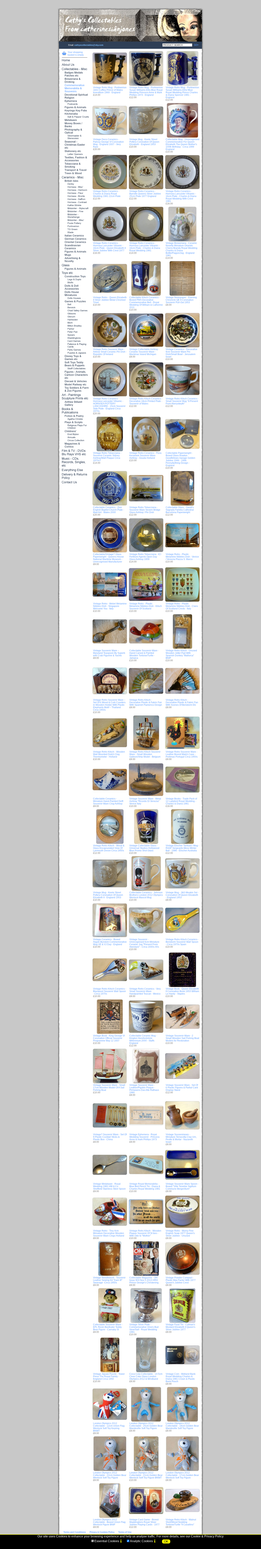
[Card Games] (75, 341)
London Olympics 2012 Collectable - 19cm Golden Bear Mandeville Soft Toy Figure (182, 1425)
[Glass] (75, 265)
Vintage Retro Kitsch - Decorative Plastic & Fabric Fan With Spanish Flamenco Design (145, 702)
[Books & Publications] (75, 411)
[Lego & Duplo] (75, 280)
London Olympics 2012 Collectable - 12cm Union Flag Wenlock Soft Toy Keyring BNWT (109, 1427)
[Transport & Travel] (75, 170)
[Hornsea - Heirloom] (75, 190)
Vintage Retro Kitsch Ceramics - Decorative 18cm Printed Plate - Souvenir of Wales (145, 401)
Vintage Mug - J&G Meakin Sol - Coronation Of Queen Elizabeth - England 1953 (182, 895)
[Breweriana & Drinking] (75, 80)
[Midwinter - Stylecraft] (75, 208)
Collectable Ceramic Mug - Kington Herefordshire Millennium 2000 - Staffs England (143, 1039)
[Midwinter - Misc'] (75, 220)
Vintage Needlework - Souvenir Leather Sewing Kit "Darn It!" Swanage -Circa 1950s (109, 1280)
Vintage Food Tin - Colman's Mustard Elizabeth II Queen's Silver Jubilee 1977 (180, 1327)
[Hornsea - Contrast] (75, 202)
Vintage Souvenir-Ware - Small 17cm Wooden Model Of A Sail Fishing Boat (109, 1087)
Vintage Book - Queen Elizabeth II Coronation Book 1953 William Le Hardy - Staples (182, 991)
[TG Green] (75, 229)
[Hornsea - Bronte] (75, 196)
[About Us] (75, 64)
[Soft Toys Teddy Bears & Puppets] (75, 364)
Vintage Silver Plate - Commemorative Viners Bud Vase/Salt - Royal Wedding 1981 (144, 1328)
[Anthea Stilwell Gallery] (75, 403)
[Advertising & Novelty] (75, 260)
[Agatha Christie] (75, 419)
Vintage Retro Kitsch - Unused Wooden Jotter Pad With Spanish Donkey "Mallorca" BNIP (181, 654)
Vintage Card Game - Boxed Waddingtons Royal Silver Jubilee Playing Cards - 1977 (144, 1522)
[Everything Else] (75, 470)
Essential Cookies (106, 1541)
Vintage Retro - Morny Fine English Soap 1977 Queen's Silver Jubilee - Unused (180, 1233)
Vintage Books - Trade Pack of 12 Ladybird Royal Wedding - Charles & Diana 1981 (181, 801)
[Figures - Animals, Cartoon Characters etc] (75, 375)
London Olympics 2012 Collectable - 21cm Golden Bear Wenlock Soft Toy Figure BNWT (146, 1475)
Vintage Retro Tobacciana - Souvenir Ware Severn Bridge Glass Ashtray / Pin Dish (144, 509)
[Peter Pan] (75, 332)
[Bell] (75, 305)
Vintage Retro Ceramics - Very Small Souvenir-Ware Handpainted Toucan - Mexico (145, 991)
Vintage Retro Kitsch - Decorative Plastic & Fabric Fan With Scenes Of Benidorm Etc (182, 702)
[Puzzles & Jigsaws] (75, 353)
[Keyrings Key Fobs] (75, 110)
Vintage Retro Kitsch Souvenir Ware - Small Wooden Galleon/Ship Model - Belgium (144, 754)
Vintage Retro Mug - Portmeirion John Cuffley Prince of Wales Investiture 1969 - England (109, 90)
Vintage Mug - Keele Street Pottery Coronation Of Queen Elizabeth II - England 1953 (108, 895)
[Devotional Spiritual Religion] (75, 96)
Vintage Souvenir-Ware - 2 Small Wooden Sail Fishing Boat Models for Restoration (182, 1038)
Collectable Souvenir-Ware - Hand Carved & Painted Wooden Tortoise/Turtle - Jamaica (144, 654)
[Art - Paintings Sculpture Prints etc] (75, 397)
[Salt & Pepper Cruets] (75, 117)
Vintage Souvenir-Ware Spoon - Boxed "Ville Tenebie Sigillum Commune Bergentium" (182, 1186)
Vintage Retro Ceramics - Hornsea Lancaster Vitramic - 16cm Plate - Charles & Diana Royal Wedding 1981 (144, 247)
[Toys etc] (75, 273)
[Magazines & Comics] (75, 445)
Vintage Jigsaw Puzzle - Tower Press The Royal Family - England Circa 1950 (109, 1376)
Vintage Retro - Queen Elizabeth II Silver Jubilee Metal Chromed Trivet (110, 300)
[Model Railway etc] (75, 384)
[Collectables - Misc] (75, 69)
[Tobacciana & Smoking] (75, 165)
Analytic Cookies (141, 1541)
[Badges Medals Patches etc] (75, 74)
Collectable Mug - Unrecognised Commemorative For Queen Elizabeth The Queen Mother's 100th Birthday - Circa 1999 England (182, 144)
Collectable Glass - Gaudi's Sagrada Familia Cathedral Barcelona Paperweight (180, 509)
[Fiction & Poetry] (75, 416)
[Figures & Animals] (75, 107)
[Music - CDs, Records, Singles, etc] (75, 462)
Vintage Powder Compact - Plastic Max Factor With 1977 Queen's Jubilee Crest (181, 1280)
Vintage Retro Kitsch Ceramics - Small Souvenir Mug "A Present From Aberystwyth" (182, 401)
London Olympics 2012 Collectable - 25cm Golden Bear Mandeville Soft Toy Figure (146, 1425)
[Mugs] (75, 255)
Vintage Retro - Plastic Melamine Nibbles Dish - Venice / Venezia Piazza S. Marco (182, 556)
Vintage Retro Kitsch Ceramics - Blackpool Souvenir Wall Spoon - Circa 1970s (109, 991)
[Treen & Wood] (75, 173)
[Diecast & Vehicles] (75, 381)
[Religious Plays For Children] (75, 426)
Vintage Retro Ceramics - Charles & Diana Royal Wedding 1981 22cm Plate (107, 193)
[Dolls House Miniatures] (75, 293)
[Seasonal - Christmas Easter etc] (75, 145)
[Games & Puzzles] (75, 301)
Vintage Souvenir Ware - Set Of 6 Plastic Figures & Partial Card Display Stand (182, 1087)
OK (166, 1541)
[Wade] (75, 232)
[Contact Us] (75, 482)
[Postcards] (75, 104)
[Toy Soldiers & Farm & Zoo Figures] (75, 389)
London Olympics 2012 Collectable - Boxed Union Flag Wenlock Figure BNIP (109, 1522)
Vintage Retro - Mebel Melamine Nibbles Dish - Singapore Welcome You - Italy (110, 606)
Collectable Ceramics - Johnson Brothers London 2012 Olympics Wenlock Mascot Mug (146, 895)
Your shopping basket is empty (76, 53)
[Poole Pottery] (75, 223)
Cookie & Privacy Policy (207, 1536)
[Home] (75, 60)
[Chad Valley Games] (75, 311)
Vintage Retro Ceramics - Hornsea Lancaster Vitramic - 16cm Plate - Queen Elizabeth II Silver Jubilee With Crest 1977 (109, 247)
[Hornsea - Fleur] (75, 193)
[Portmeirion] (75, 226)
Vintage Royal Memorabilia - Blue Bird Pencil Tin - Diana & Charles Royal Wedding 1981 (144, 1186)
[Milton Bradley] (75, 326)
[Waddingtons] (75, 338)
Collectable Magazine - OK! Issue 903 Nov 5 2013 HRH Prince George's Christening (144, 1280)
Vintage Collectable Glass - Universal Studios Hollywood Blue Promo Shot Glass (144, 848)
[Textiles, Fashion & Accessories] (75, 159)
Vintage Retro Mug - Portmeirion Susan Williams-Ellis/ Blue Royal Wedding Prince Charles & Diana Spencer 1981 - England (182, 92)
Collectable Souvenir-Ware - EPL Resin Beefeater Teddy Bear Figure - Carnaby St (107, 1327)
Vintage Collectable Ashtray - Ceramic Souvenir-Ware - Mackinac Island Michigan (144, 351)
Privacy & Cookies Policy (102, 1532)
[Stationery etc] (75, 151)
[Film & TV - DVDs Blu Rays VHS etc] (75, 453)
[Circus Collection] (75, 440)
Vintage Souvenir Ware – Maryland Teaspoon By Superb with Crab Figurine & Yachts (109, 653)
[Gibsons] (75, 314)
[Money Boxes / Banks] (75, 125)
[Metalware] (75, 120)
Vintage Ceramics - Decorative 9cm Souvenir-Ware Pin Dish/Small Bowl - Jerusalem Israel (181, 353)
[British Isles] (75, 181)
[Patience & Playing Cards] (75, 345)
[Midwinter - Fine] (75, 211)
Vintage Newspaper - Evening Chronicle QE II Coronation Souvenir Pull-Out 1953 (181, 300)
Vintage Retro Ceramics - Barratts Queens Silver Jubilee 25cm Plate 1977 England (145, 193)
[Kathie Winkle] (75, 205)
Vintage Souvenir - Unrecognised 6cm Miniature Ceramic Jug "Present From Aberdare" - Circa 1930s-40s (144, 943)
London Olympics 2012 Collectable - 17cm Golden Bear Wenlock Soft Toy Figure (182, 1475)
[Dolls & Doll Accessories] (75, 287)
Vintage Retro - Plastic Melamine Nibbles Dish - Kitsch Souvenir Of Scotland (145, 606)
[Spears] (75, 335)
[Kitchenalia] (75, 114)
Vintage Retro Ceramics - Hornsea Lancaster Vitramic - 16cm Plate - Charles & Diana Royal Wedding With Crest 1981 (181, 196)
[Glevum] (75, 317)
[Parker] (75, 329)
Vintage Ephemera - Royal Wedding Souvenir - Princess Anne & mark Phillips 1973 (144, 1137)
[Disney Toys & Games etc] (75, 358)
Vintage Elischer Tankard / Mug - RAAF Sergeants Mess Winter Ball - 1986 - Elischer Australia (182, 848)
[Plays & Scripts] (75, 422)
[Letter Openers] (75, 154)
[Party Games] (75, 350)
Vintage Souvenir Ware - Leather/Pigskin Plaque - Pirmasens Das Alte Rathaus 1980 (144, 1089)
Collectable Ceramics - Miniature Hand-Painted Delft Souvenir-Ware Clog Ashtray (108, 801)
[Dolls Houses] (75, 298)
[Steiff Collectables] (75, 369)
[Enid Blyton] (75, 434)
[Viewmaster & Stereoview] (75, 137)
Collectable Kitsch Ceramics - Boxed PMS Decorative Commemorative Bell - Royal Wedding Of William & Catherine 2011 (146, 302)
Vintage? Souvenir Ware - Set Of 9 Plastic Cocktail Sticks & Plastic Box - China (110, 1137)
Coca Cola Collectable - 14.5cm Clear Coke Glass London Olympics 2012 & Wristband (145, 1376)
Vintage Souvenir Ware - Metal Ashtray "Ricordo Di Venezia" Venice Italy (145, 801)
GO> (195, 45)
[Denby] (75, 184)
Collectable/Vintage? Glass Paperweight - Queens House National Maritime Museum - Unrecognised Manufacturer (108, 558)
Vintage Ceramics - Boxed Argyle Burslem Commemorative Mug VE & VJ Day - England (110, 942)
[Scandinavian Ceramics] (75, 247)
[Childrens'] (75, 431)
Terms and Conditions (74, 1532)
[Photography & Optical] (75, 131)
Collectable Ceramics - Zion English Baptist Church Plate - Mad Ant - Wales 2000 (108, 509)
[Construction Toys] (75, 276)
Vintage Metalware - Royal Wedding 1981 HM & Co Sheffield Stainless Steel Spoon (109, 1186)
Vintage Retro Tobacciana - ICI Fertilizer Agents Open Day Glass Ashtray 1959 (145, 556)
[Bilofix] (75, 283)
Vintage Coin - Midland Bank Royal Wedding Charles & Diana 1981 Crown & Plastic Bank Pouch (180, 1378)
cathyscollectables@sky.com (88, 45)
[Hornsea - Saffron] (75, 199)
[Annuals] (75, 437)
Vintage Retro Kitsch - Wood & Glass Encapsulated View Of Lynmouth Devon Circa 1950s (108, 848)
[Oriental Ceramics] (75, 242)
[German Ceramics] (75, 239)
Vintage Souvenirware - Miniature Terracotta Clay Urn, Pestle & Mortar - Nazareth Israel (181, 1138)
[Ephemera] (75, 101)
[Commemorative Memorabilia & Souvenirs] (75, 88)
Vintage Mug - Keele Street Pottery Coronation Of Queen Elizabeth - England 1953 (144, 141)
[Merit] (75, 323)
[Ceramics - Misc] (75, 177)
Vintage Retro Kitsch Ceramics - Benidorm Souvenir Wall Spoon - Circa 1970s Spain (182, 942)
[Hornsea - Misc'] (75, 187)
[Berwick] (75, 308)
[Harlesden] (75, 320)
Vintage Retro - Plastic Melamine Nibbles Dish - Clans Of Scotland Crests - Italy (182, 606)
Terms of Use (124, 1532)
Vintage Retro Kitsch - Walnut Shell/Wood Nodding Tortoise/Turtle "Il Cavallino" (181, 1522)
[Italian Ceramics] (75, 236)
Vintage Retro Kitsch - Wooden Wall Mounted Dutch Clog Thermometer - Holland (109, 754)
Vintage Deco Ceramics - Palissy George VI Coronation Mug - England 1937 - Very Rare (108, 143)
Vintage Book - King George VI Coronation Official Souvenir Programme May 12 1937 (109, 1038)
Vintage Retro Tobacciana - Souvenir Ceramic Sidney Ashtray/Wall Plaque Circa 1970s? (107, 457)
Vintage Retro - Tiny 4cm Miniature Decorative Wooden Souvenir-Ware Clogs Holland (108, 1233)
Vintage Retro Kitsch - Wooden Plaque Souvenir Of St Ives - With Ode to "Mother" (145, 1233)
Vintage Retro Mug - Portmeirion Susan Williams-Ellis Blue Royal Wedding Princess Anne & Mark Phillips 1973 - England (146, 91)
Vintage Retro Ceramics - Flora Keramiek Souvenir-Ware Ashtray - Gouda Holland (145, 455)
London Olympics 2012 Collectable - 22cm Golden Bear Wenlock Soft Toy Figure (109, 1475)
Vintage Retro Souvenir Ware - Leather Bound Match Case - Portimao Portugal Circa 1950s (182, 754)
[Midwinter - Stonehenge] (75, 216)
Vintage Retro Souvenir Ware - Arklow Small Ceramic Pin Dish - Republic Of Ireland (110, 351)
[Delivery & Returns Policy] (75, 476)
